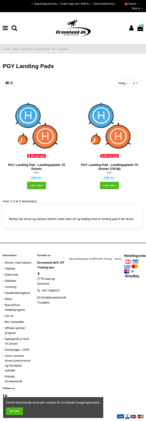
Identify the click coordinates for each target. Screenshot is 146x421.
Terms (118, 259)
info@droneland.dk (53, 297)
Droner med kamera (18, 262)
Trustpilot (43, 302)
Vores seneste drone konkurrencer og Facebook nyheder (18, 363)
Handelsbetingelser (17, 293)
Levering (10, 287)
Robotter (10, 281)
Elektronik (11, 274)
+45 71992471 (50, 290)
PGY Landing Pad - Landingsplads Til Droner (36, 167)
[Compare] (36, 158)
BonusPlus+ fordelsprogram (15, 307)
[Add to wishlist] (31, 158)
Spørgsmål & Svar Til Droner (17, 341)
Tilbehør (10, 268)
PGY (36, 172)
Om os (9, 316)
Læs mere (36, 185)
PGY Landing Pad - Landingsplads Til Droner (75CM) (109, 167)
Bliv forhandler (14, 322)
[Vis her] (43, 158)
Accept (14, 411)
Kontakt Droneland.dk (13, 379)
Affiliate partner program (15, 330)
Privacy (108, 259)
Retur (8, 299)
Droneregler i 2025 (17, 349)
